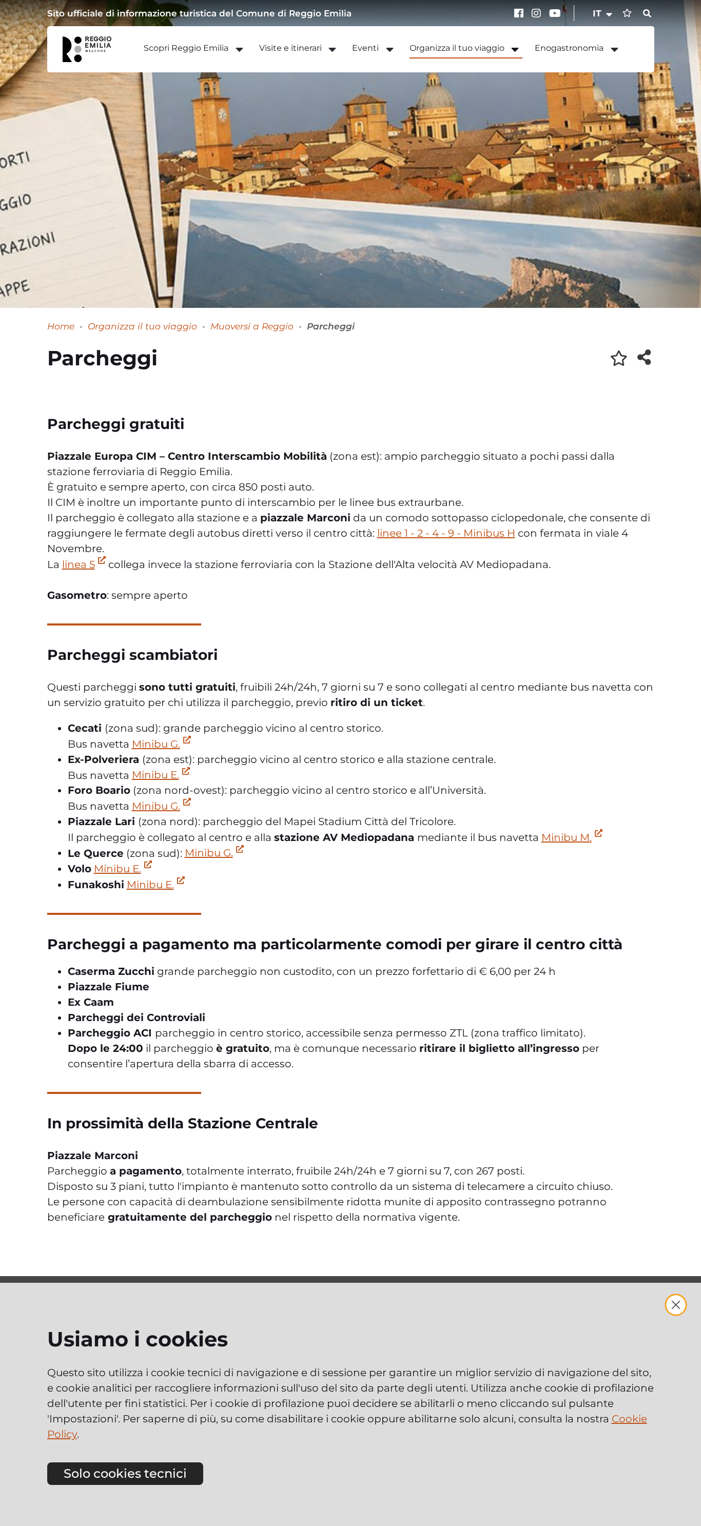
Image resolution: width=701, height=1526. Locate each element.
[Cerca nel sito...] (647, 14)
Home (60, 326)
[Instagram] (538, 13)
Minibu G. (156, 744)
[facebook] (520, 13)
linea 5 (78, 564)
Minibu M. (566, 837)
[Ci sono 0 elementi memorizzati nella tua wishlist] (627, 13)
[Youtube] (555, 13)
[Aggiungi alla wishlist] (619, 358)
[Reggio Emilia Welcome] (92, 49)
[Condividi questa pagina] (644, 357)
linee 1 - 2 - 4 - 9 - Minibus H (446, 533)
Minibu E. (155, 775)
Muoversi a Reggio (252, 326)
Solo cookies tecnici (125, 1473)
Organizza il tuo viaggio (142, 326)
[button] (603, 13)
